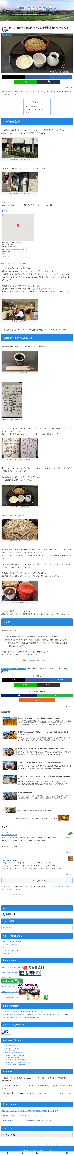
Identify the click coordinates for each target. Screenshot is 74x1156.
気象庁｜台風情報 (10, 1050)
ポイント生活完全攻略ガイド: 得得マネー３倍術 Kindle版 (24, 1011)
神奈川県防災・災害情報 (12, 1048)
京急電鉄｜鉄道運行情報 (12, 1057)
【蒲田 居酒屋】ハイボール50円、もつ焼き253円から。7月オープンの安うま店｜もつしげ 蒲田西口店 (36, 1094)
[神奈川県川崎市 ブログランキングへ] (6, 1033)
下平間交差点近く (33, 106)
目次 (34, 102)
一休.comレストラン (10, 950)
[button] (48, 82)
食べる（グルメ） (21, 668)
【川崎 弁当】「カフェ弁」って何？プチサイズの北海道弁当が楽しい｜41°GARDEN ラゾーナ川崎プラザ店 (37, 1087)
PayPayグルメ (8, 953)
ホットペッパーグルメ (11, 944)
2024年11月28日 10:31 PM (9, 835)
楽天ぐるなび (16, 941)
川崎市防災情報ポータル (12, 1045)
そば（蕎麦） (13, 263)
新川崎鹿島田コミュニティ (40, 668)
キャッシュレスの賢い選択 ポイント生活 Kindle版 (21, 1017)
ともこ (5, 857)
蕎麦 (30, 668)
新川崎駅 (25, 263)
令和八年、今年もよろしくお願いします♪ (16, 1116)
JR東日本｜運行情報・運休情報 (14, 1052)
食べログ (6, 947)
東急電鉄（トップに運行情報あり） (15, 1055)
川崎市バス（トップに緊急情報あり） (16, 1060)
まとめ (30, 112)
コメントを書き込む (37, 880)
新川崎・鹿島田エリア (8, 668)
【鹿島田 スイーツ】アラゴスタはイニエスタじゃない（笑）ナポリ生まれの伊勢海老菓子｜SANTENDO (35, 1079)
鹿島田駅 (19, 263)
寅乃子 (4, 211)
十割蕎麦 (5, 671)
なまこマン (5, 832)
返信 (70, 852)
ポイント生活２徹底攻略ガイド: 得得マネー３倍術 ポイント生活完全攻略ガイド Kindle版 (35, 1014)
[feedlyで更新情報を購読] (55, 695)
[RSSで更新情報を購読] (37, 700)
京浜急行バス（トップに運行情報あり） (16, 1064)
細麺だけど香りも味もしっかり (38, 109)
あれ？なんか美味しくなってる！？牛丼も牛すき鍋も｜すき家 (24, 1111)
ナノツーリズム (54, 668)
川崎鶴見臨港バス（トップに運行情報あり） (17, 1062)
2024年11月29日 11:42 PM (10, 860)
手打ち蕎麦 (63, 668)
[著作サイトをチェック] (19, 695)
